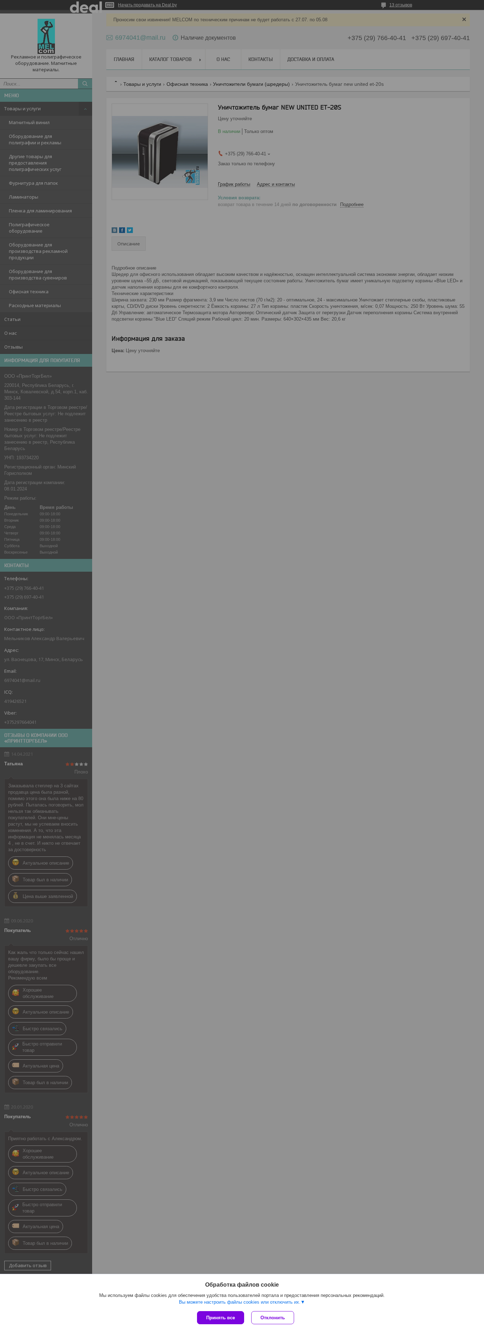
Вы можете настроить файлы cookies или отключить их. (239, 1302)
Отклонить (272, 1317)
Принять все (220, 1317)
